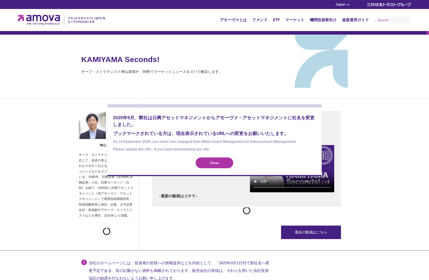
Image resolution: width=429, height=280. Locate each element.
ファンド (260, 20)
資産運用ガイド (355, 20)
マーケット (294, 20)
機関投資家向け (323, 20)
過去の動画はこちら (311, 232)
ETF (276, 20)
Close (214, 163)
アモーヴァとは (233, 20)
